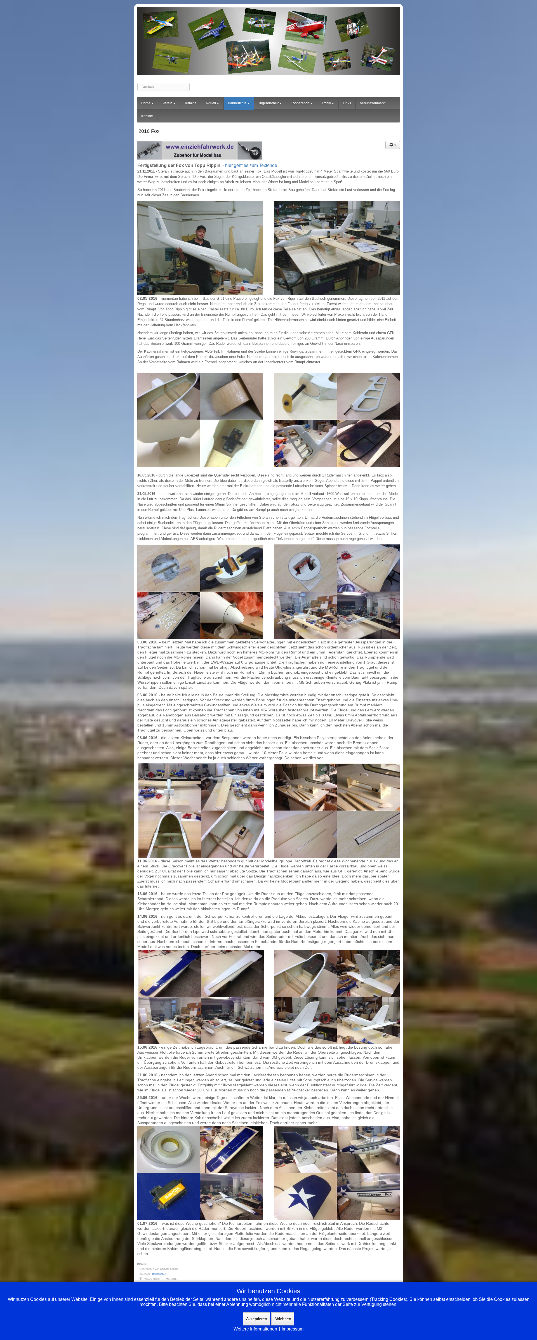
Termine (190, 103)
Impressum (292, 1329)
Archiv (326, 103)
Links (347, 103)
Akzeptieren (256, 1319)
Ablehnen (282, 1319)
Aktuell (211, 103)
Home (145, 103)
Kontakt (147, 116)
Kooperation (300, 103)
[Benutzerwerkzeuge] (392, 145)
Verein (167, 103)
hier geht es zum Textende (251, 165)
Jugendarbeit (268, 103)
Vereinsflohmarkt (372, 103)
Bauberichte (237, 103)
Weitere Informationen (255, 1329)
